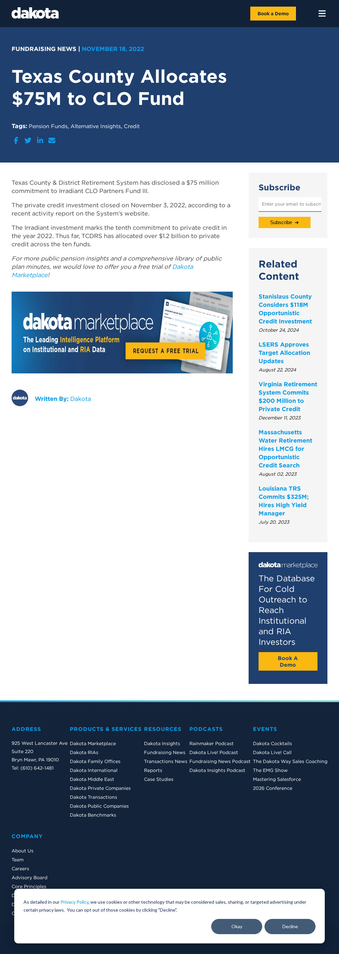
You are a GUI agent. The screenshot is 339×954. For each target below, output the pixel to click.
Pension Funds (48, 126)
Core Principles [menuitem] (29, 886)
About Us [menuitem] (22, 851)
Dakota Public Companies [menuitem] (99, 806)
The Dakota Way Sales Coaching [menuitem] (290, 761)
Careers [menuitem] (20, 869)
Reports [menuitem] (153, 770)
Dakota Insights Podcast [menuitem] (217, 770)
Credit (132, 126)
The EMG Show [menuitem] (270, 770)
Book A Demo (288, 661)
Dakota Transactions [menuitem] (93, 797)
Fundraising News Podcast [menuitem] (220, 761)
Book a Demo (273, 14)
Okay (236, 926)
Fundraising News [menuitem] (164, 752)
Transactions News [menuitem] (165, 761)
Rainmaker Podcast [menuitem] (211, 743)
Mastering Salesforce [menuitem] (277, 779)
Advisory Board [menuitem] (29, 878)
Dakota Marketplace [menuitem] (93, 743)
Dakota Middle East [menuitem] (92, 779)
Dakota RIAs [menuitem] (84, 752)
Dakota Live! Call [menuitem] (272, 752)
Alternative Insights (96, 126)
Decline (290, 926)
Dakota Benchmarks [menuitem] (93, 815)
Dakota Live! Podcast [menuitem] (213, 752)
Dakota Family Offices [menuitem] (95, 761)
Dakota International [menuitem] (94, 770)
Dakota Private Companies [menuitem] (100, 788)
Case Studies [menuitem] (158, 779)
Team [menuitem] (18, 860)
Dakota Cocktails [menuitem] (272, 743)
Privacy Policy (74, 902)
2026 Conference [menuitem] (272, 788)
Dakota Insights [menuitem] (162, 743)
